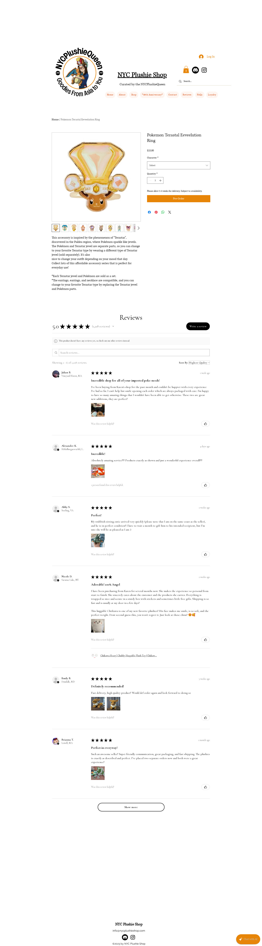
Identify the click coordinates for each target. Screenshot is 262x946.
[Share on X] (170, 212)
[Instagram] (204, 70)
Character (152, 157)
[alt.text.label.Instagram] (133, 937)
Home (55, 119)
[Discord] (195, 70)
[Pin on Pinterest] (156, 212)
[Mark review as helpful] (205, 424)
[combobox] (178, 165)
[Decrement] (150, 180)
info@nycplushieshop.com (129, 930)
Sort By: (183, 362)
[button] (133, 94)
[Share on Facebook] (149, 212)
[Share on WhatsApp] (163, 212)
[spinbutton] (155, 180)
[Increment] (160, 180)
